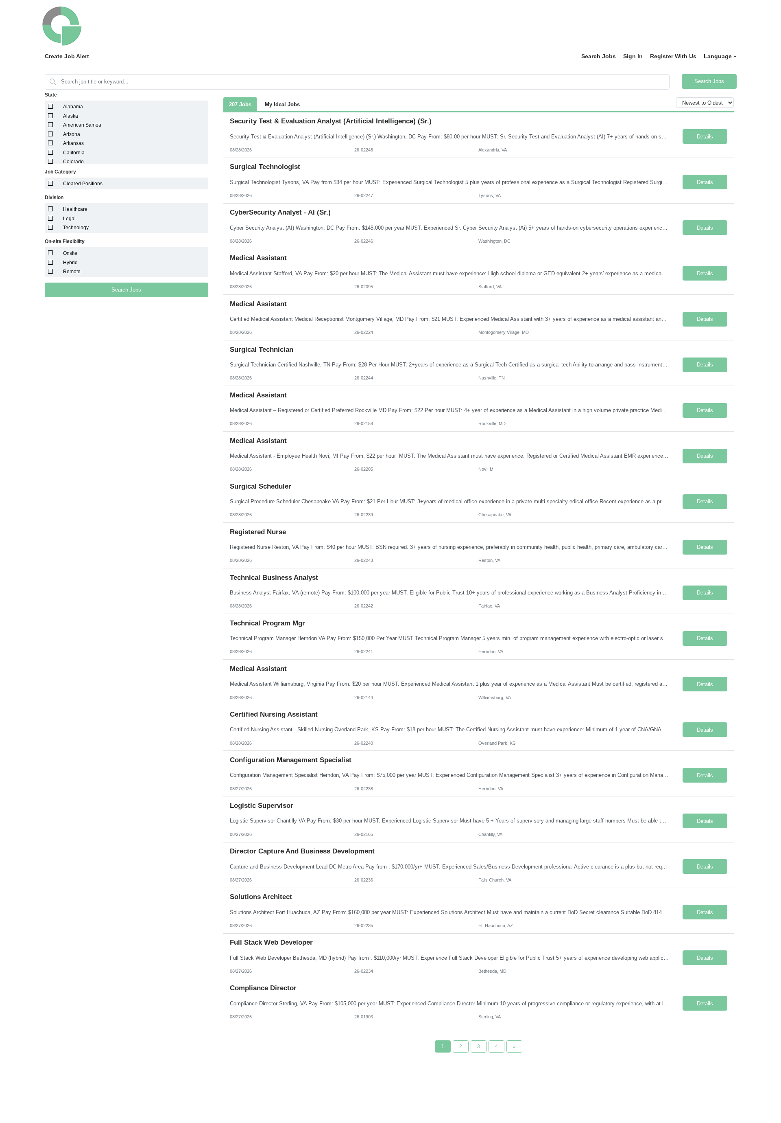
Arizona (71, 134)
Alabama (73, 107)
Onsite (70, 253)
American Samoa (82, 125)
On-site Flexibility (65, 241)
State (51, 95)
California (74, 153)
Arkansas (73, 143)
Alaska (70, 116)
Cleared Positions (83, 183)
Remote (72, 271)
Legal (69, 219)
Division (54, 197)
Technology (76, 227)
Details (705, 137)
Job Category (60, 172)
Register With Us (673, 56)
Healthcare (75, 209)
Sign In (633, 56)
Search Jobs (598, 56)
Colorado (73, 162)
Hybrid (70, 262)
